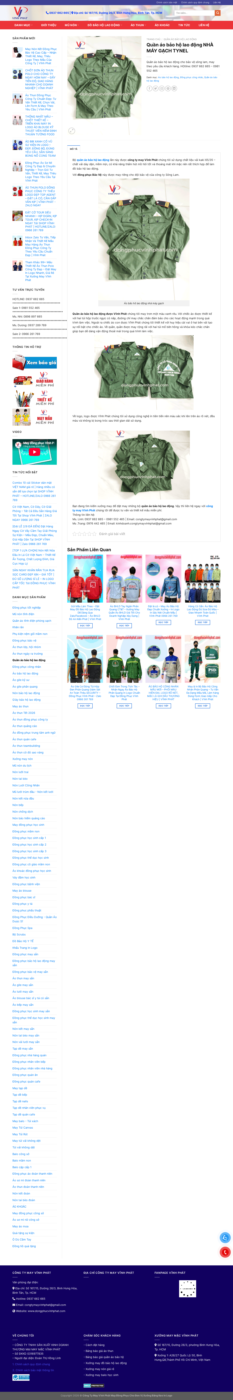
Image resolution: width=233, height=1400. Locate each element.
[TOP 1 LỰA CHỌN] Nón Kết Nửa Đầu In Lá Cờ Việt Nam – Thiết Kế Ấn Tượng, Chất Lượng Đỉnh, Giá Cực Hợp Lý (33, 557)
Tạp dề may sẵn (22, 1048)
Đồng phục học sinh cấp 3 (29, 851)
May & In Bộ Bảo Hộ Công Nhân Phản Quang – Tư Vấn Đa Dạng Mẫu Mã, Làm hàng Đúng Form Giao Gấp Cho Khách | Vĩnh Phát (202, 693)
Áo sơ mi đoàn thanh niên (28, 1180)
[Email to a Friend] (162, 88)
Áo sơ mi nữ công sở (25, 1219)
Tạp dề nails (20, 1101)
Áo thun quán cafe (24, 739)
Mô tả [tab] (73, 149)
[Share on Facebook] (149, 88)
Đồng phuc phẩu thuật (26, 910)
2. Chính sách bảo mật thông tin (33, 1370)
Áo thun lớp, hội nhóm (26, 647)
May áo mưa (20, 1226)
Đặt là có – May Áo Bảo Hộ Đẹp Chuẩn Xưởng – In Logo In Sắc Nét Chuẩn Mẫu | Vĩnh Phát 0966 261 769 (163, 611)
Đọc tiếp (85, 625)
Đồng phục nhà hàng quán (29, 1055)
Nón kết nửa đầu (23, 798)
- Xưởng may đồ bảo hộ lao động (105, 1363)
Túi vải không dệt (23, 1147)
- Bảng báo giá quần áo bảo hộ (104, 1357)
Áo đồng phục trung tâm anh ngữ (33, 732)
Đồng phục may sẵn (25, 954)
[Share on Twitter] (155, 88)
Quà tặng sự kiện (23, 1233)
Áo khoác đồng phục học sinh (31, 870)
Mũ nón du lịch (21, 765)
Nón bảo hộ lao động (26, 693)
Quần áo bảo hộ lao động (28, 660)
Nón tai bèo (20, 778)
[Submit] (218, 13)
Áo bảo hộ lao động (25, 673)
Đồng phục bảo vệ (24, 640)
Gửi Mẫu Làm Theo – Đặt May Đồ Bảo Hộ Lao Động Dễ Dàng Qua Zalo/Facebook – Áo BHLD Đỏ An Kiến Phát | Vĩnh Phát (85, 612)
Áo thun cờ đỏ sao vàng (27, 752)
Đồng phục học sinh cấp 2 (29, 844)
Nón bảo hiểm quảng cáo (28, 818)
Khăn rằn (18, 627)
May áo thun (20, 706)
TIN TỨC (184, 25)
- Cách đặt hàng (94, 1345)
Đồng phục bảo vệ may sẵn (30, 971)
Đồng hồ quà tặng (24, 1246)
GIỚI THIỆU (48, 25)
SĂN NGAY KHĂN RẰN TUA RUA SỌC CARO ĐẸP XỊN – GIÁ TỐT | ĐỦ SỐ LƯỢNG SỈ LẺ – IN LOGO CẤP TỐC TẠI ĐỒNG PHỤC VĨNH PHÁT (33, 578)
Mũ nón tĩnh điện (23, 614)
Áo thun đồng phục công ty (30, 719)
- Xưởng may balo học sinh (101, 1375)
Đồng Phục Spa (22, 928)
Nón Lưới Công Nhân (26, 785)
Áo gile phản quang (25, 686)
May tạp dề (19, 1088)
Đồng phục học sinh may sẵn (31, 1011)
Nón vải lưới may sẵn (26, 1042)
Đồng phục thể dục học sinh (30, 857)
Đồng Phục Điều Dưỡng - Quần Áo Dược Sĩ (34, 919)
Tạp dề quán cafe (23, 1114)
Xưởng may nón (22, 759)
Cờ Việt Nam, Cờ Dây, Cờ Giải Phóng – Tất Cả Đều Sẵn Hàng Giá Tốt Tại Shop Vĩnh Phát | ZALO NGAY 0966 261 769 (34, 513)
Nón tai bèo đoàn (23, 1200)
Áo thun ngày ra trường (27, 653)
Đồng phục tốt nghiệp (26, 607)
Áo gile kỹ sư (20, 680)
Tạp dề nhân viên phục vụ (29, 1107)
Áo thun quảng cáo (24, 726)
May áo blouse (21, 890)
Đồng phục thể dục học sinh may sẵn (33, 1020)
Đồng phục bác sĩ (23, 897)
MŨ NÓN (71, 25)
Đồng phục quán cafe (26, 1081)
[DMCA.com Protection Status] (94, 1385)
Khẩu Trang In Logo (25, 947)
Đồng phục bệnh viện (26, 884)
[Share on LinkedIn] (174, 88)
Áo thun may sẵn (23, 978)
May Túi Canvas (22, 1127)
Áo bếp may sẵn (22, 1004)
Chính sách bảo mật (166, 2)
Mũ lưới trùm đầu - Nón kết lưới (32, 791)
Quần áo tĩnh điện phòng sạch (31, 620)
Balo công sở (20, 1154)
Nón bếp (18, 805)
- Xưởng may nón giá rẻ (99, 1369)
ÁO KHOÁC (162, 25)
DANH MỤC (22, 25)
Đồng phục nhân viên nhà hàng (32, 1068)
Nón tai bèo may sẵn (25, 1035)
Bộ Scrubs (19, 934)
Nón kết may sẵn (23, 1028)
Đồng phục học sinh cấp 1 (29, 838)
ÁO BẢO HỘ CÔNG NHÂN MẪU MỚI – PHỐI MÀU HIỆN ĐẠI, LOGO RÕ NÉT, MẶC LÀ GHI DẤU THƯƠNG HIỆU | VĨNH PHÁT (163, 693)
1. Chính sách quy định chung (31, 1364)
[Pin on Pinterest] (168, 88)
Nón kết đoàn (21, 1193)
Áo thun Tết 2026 (23, 713)
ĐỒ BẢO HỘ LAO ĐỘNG (104, 25)
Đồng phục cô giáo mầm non (31, 864)
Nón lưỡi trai (20, 772)
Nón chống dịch (22, 811)
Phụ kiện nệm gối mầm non (29, 634)
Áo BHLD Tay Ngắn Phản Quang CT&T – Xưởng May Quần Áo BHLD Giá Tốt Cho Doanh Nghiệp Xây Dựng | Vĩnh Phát (124, 612)
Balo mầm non (21, 1160)
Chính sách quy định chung (195, 2)
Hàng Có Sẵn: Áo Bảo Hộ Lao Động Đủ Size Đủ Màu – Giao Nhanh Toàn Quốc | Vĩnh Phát (203, 611)
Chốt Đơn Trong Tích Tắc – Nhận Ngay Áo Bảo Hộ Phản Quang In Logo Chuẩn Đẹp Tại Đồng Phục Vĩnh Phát (124, 693)
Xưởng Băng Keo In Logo (157, 1395)
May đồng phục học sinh (28, 824)
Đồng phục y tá (22, 903)
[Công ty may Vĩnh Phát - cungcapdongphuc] (26, 13)
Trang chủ (153, 39)
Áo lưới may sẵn (22, 991)
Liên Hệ (217, 2)
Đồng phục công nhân (26, 666)
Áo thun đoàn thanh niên (28, 1186)
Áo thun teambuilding (26, 745)
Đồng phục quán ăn (25, 1075)
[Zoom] (71, 131)
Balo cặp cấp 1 (21, 1167)
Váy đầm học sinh (23, 877)
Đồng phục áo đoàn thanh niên (32, 1173)
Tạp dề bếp (19, 1094)
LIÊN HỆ (204, 25)
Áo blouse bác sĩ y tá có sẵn (30, 998)
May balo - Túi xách (25, 1121)
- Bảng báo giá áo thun (98, 1351)
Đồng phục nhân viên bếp (29, 1061)
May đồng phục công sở (28, 1213)
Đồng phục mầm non (25, 831)
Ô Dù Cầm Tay (21, 1239)
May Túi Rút (20, 1134)
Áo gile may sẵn (22, 985)
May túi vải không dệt (26, 1140)
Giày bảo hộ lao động (26, 699)
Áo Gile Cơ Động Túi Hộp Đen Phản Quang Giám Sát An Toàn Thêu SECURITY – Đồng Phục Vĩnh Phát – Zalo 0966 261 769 (85, 693)
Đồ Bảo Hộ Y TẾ (23, 941)
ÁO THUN (137, 25)
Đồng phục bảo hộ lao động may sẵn (33, 963)
